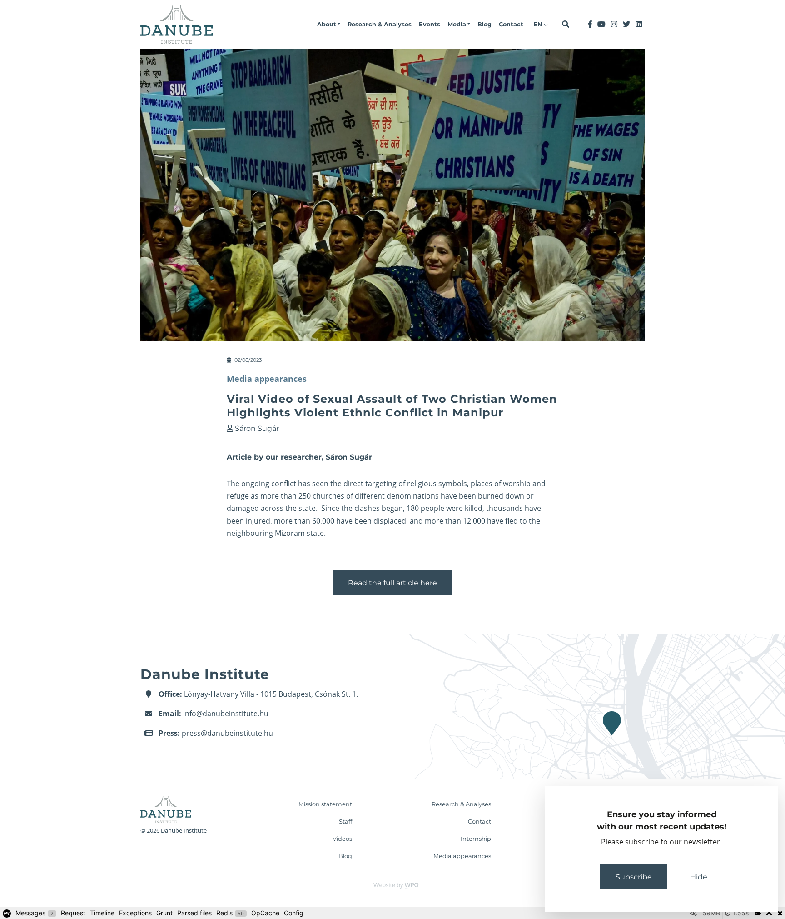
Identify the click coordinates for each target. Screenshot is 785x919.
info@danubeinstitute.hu (225, 714)
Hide (698, 877)
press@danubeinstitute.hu (227, 733)
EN (538, 24)
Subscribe (634, 877)
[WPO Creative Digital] (392, 885)
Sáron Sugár (257, 428)
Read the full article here (392, 583)
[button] (328, 24)
